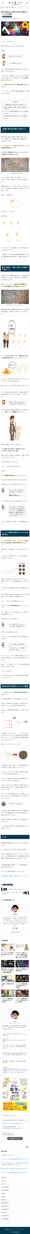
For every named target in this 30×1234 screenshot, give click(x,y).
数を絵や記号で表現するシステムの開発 (15, 116)
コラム (4, 1180)
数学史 (4, 16)
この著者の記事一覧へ (15, 932)
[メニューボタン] (2, 3)
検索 (27, 1147)
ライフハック (6, 1184)
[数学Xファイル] (15, 3)
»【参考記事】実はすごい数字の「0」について (13, 876)
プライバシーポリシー (20, 1229)
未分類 (4, 1212)
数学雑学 (5, 1206)
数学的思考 (6, 1203)
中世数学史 (6, 1187)
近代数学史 (6, 1218)
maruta (15, 914)
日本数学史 (6, 1209)
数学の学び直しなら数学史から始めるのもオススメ (14, 1168)
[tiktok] (14, 928)
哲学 (4, 1193)
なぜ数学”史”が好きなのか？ (8, 1155)
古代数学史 (9, 16)
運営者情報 (7, 1229)
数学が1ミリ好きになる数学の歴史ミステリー (13, 1123)
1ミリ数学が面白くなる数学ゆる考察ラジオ (13, 1128)
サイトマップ (12, 1229)
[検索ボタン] (27, 3)
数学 (4, 1196)
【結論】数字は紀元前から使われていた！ (16, 104)
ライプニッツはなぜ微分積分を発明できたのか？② (14, 1159)
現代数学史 (6, 1215)
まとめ (6, 118)
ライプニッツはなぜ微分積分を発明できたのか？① (14, 1172)
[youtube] (16, 928)
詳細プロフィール (14, 1138)
